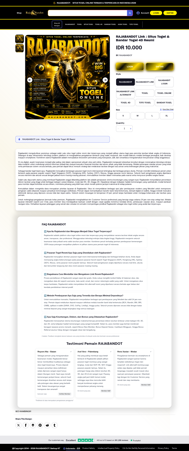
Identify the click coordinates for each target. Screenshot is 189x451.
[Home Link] (34, 13)
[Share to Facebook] (26, 425)
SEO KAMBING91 (23, 411)
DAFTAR (170, 13)
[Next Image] (105, 80)
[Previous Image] (29, 80)
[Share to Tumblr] (54, 425)
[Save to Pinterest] (40, 425)
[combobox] (87, 13)
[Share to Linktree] (33, 425)
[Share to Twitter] (18, 425)
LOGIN (156, 13)
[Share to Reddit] (47, 425)
